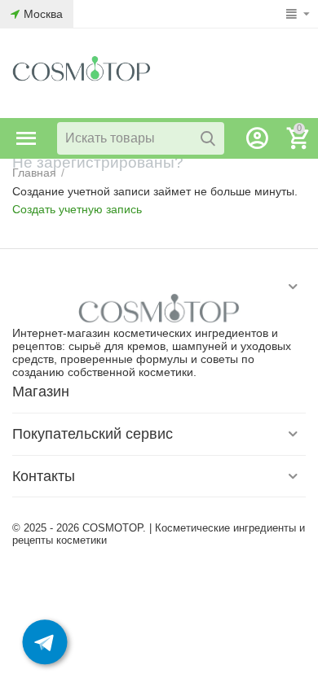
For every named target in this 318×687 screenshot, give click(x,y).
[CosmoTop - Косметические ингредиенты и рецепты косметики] (81, 72)
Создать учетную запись (77, 209)
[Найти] (208, 138)
